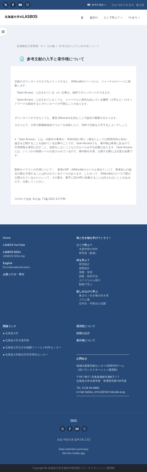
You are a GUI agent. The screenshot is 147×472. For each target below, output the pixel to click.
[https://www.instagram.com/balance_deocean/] (27, 5)
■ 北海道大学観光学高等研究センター (25, 354)
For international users (16, 267)
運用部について (85, 326)
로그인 (140, 4)
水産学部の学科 (88, 248)
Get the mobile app (73, 453)
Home (7, 237)
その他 (51, 46)
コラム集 (84, 299)
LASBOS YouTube (14, 244)
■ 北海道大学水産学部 (16, 340)
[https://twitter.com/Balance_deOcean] (6, 5)
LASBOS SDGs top (14, 256)
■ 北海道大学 (10, 333)
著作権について (85, 340)
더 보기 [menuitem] (132, 17)
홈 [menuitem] (82, 17)
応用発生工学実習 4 (29, 46)
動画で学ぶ (85, 284)
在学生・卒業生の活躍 (92, 303)
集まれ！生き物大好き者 (94, 295)
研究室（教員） (88, 253)
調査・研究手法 (88, 276)
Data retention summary (73, 449)
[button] (96, 5)
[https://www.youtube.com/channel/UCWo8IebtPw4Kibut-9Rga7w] (20, 5)
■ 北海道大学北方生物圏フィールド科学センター (32, 347)
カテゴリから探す (89, 280)
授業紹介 (84, 268)
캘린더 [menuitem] (94, 17)
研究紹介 (84, 264)
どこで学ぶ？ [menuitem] (112, 17)
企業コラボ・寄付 (13, 274)
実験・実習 (85, 272)
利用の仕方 (83, 333)
